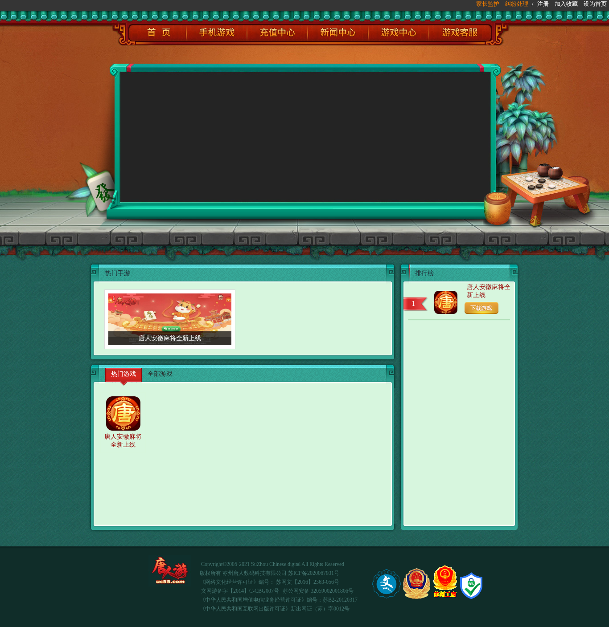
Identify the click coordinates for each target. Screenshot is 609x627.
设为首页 (595, 3)
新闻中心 (338, 33)
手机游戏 (217, 33)
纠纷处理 (516, 3)
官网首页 (157, 33)
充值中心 (277, 33)
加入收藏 (566, 3)
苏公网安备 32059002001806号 (318, 591)
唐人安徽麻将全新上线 (488, 291)
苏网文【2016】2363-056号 (307, 582)
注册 (543, 3)
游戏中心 (398, 33)
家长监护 (487, 3)
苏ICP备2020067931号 (313, 573)
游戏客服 (460, 33)
